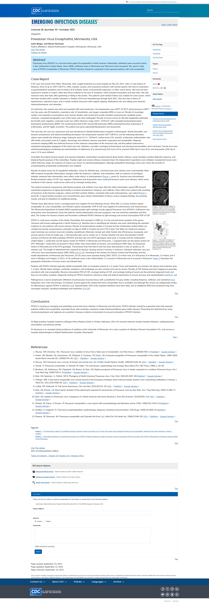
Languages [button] (98, 581)
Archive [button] (117, 581)
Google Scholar (168, 351)
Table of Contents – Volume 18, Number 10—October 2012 (57, 455)
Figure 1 (155, 69)
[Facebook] (162, 589)
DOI (76, 358)
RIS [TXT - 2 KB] (158, 88)
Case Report (157, 50)
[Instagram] (172, 589)
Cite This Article (158, 57)
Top (176, 293)
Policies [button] (78, 581)
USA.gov (176, 601)
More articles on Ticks (159, 139)
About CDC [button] (58, 581)
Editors (48, 521)
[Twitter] (167, 589)
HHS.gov (167, 601)
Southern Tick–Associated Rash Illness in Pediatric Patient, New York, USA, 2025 (163, 133)
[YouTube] (162, 594)
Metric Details (157, 99)
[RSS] (177, 594)
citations (158, 106)
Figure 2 (155, 73)
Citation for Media (39, 52)
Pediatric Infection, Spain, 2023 (162, 126)
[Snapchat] (172, 594)
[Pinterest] (167, 594)
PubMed (155, 351)
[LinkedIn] (177, 589)
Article (155, 84)
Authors (39, 521)
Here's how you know (170, 2)
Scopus (169, 109)
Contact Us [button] (36, 581)
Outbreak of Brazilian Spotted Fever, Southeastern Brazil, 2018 (164, 120)
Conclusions (156, 54)
